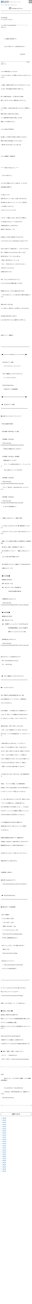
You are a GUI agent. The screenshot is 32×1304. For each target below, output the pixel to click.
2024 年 (4, 1122)
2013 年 (4, 1145)
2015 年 (4, 1141)
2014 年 (4, 1143)
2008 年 (4, 1156)
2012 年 (4, 1147)
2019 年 (4, 1132)
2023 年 (4, 1124)
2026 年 (4, 1118)
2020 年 (4, 1130)
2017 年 (4, 1137)
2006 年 (4, 1160)
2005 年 (4, 1162)
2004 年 (4, 1164)
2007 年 (4, 1158)
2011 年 (4, 1149)
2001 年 (4, 1171)
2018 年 (4, 1134)
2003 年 (4, 1166)
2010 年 (4, 1151)
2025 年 (4, 1120)
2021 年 (4, 1128)
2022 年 (4, 1126)
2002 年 (4, 1168)
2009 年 (4, 1154)
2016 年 (4, 1139)
